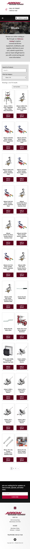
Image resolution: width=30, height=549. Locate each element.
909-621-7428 (19, 535)
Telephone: (11, 535)
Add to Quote (8, 116)
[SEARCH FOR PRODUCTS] (14, 70)
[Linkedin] (15, 539)
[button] (2, 18)
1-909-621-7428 (13, 10)
